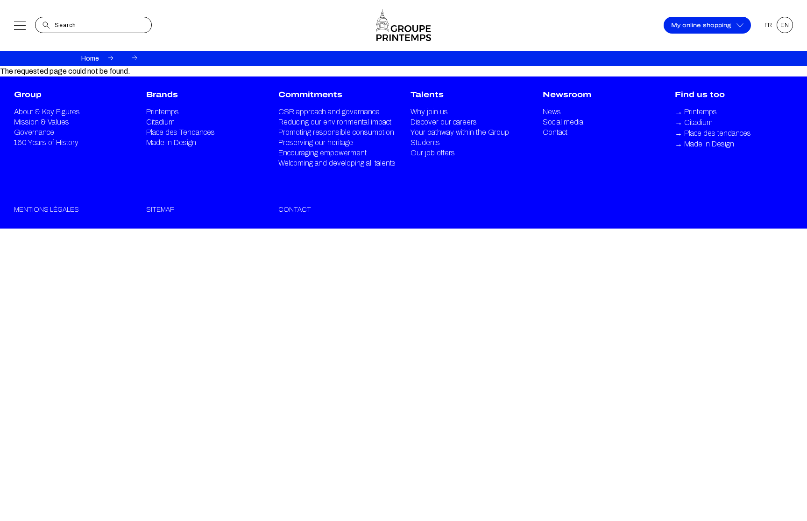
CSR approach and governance (329, 112)
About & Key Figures (47, 112)
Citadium (160, 122)
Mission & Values (41, 122)
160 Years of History (46, 142)
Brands (162, 94)
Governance (34, 132)
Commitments (310, 94)
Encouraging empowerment (322, 153)
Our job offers (433, 153)
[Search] (46, 25)
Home (90, 58)
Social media (563, 122)
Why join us (429, 112)
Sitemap (160, 209)
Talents (427, 94)
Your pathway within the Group (460, 132)
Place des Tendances (180, 132)
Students (425, 142)
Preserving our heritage (315, 142)
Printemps (162, 112)
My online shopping (701, 25)
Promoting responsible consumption (336, 132)
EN (784, 25)
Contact (555, 132)
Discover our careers (444, 122)
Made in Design (171, 142)
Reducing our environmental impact (334, 122)
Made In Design (704, 144)
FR (769, 25)
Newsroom (567, 94)
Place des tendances (713, 133)
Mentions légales (46, 209)
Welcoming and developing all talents (337, 163)
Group (28, 94)
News (552, 112)
